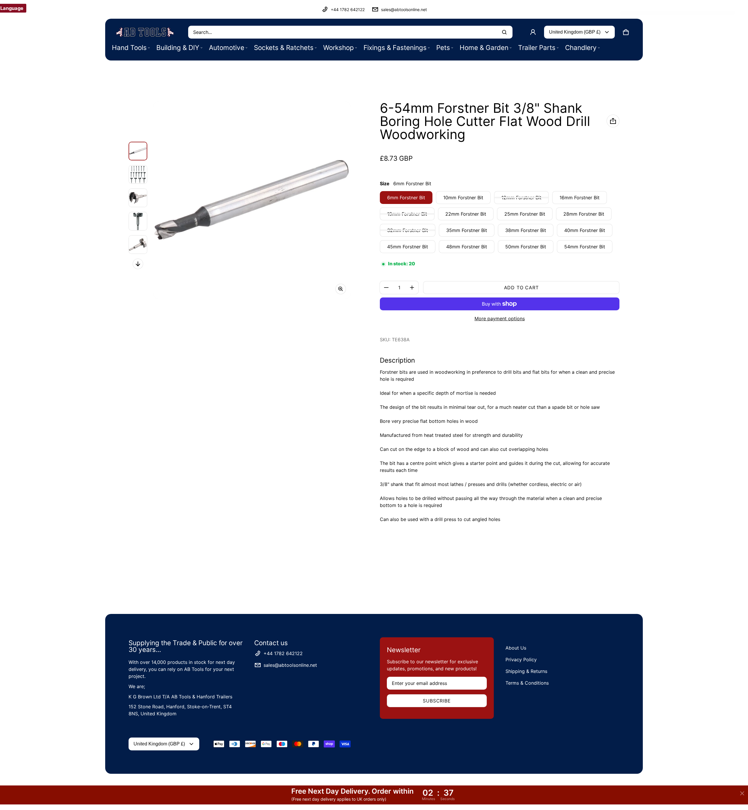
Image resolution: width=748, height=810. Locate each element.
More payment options (500, 318)
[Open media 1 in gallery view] (138, 151)
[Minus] (386, 287)
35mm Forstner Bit (466, 230)
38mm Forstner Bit (525, 230)
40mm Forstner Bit (584, 230)
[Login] (533, 32)
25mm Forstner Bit (524, 214)
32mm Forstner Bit (407, 230)
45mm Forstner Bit (407, 247)
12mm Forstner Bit (521, 197)
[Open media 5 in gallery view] (138, 244)
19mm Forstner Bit (407, 214)
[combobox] (350, 32)
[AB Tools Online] (145, 32)
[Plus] (412, 287)
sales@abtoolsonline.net (404, 9)
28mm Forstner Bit (583, 214)
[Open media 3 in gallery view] (138, 197)
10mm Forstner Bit (463, 197)
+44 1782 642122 (348, 9)
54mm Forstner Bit (584, 247)
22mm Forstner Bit (465, 214)
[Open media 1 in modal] (252, 200)
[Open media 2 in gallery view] (138, 174)
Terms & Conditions (527, 683)
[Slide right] (138, 264)
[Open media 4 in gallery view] (138, 221)
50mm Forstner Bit (525, 247)
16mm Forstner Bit (580, 197)
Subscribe (437, 701)
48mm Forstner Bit (466, 247)
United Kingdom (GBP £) (574, 32)
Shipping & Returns (526, 671)
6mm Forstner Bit (406, 197)
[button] (625, 32)
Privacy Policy (521, 659)
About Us (515, 648)
